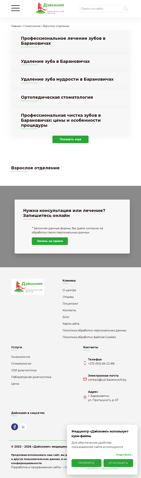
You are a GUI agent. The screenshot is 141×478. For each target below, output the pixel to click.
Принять (86, 463)
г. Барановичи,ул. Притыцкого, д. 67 (103, 398)
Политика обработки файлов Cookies (89, 337)
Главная (16, 26)
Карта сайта (71, 323)
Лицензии (70, 303)
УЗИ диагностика (23, 370)
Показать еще (70, 139)
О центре (69, 290)
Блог (66, 317)
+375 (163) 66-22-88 (101, 363)
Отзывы (68, 297)
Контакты (69, 310)
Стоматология (31, 26)
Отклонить (118, 463)
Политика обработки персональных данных (94, 330)
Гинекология (20, 357)
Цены (15, 383)
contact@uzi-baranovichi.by (107, 379)
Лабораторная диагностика (31, 377)
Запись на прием (50, 241)
